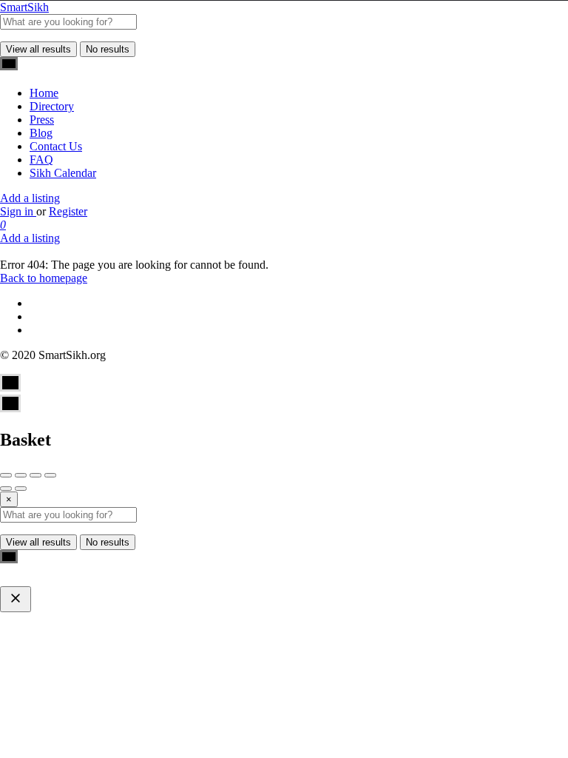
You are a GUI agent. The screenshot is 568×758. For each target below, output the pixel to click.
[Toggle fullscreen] (35, 475)
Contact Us (56, 146)
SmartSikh (24, 7)
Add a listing (30, 198)
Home (44, 93)
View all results (38, 49)
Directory (52, 106)
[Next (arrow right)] (21, 488)
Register (68, 211)
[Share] (21, 475)
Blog (41, 133)
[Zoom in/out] (50, 475)
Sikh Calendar (63, 173)
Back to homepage (43, 278)
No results (107, 49)
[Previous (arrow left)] (6, 488)
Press (42, 119)
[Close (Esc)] (6, 475)
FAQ (41, 159)
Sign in (18, 211)
